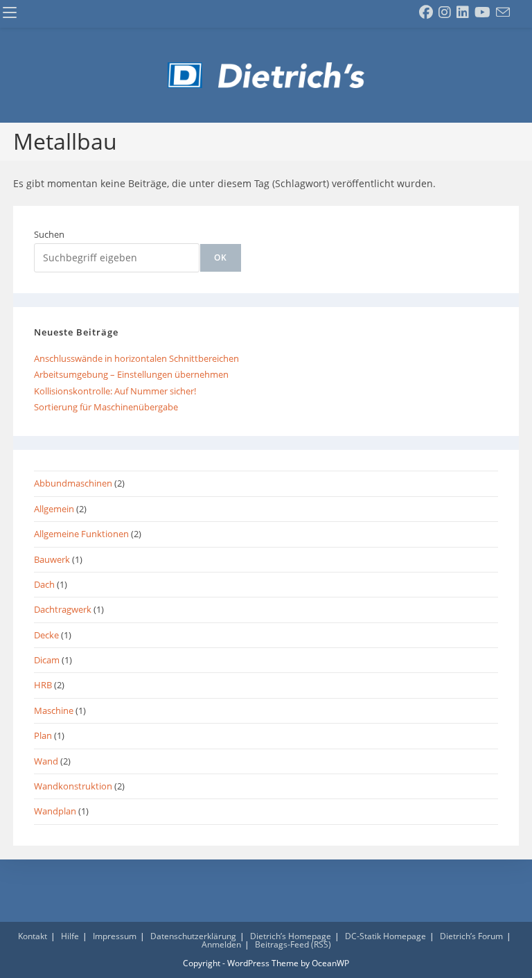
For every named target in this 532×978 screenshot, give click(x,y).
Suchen (49, 234)
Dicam (47, 660)
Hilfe (70, 936)
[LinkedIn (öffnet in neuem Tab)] (462, 12)
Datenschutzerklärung (193, 936)
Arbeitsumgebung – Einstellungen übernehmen (131, 374)
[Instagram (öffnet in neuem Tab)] (444, 12)
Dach (44, 584)
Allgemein (54, 509)
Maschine (53, 710)
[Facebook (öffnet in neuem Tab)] (426, 12)
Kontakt (32, 936)
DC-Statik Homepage (385, 936)
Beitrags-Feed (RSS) (293, 944)
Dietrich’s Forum (471, 936)
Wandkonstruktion (73, 786)
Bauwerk (52, 559)
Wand (46, 761)
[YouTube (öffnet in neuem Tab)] (482, 12)
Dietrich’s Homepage (290, 936)
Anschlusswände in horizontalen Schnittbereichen (136, 358)
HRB (43, 685)
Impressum (114, 936)
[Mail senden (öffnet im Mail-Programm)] (503, 12)
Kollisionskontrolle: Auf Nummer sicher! (115, 391)
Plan (43, 735)
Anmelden (221, 944)
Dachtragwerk (62, 609)
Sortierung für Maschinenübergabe (106, 407)
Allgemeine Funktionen (81, 533)
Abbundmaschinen (73, 483)
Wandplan (55, 811)
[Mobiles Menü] (10, 13)
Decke (46, 635)
